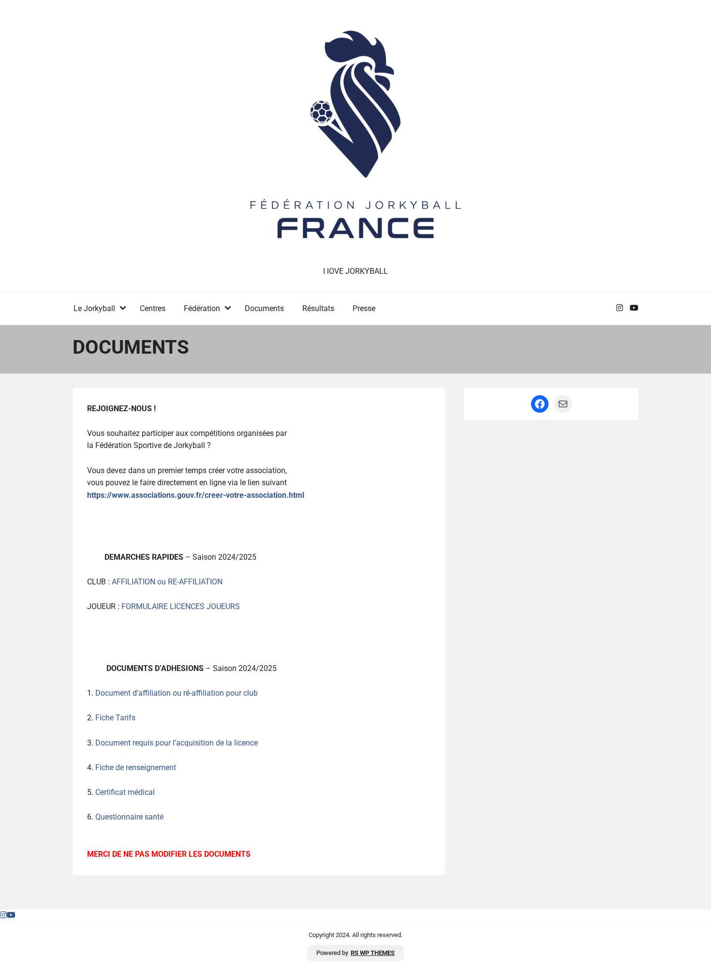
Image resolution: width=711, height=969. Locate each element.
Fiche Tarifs (115, 717)
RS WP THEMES (373, 952)
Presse (364, 308)
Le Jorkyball (94, 308)
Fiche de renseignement (135, 767)
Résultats (318, 308)
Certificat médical (126, 792)
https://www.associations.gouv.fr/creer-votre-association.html (195, 495)
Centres (152, 308)
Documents (264, 308)
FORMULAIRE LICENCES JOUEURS (180, 606)
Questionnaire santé (129, 816)
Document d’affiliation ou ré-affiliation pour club (176, 693)
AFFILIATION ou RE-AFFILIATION (167, 581)
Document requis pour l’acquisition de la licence (176, 742)
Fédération (202, 308)
